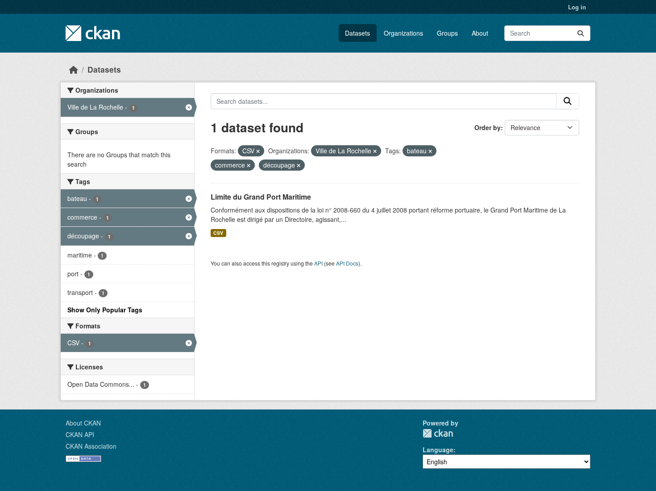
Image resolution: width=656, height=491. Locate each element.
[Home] (73, 69)
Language (438, 449)
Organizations (403, 33)
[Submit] (581, 33)
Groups (447, 33)
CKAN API (80, 434)
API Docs (347, 263)
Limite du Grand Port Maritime (261, 197)
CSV (218, 232)
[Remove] (258, 151)
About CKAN (83, 422)
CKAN (438, 433)
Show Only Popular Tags (104, 309)
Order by (487, 127)
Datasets (357, 33)
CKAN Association (91, 446)
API (318, 263)
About (480, 33)
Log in (577, 7)
